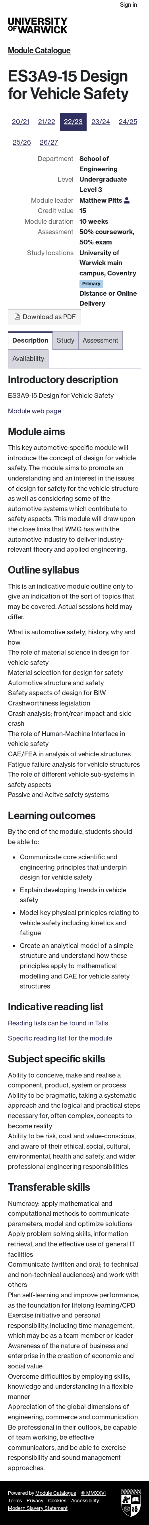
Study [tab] (65, 340)
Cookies (57, 1501)
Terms (15, 1501)
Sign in (128, 4)
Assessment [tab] (100, 340)
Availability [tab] (28, 358)
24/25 (128, 122)
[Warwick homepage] (38, 25)
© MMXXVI (93, 1493)
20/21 (20, 122)
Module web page (34, 411)
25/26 (22, 142)
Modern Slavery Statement (38, 1508)
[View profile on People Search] (127, 200)
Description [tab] (30, 340)
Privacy (35, 1501)
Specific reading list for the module (60, 1038)
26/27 (49, 142)
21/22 (46, 122)
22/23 (73, 122)
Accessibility (85, 1501)
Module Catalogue (39, 50)
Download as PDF (48, 317)
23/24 (100, 122)
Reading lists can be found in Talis (58, 1023)
